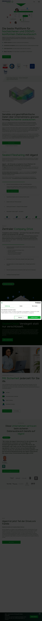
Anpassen (20, 317)
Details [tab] (21, 306)
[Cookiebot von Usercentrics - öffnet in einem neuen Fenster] (36, 303)
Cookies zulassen (34, 317)
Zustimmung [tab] (7, 306)
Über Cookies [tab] (34, 306)
